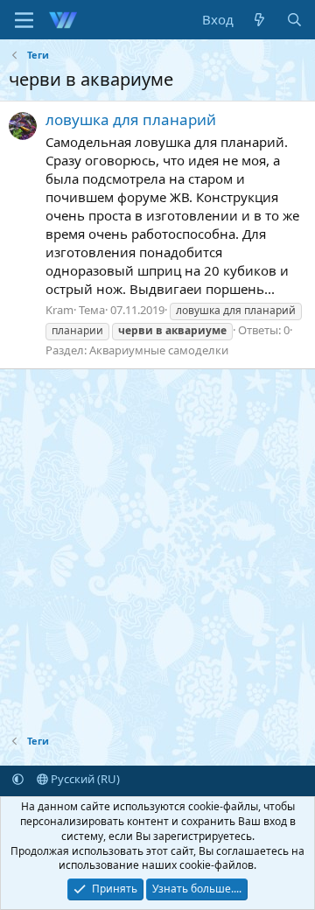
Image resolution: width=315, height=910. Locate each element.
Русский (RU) (84, 779)
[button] (18, 778)
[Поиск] (294, 20)
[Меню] (24, 20)
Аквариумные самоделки (158, 350)
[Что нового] (259, 20)
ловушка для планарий (131, 119)
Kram (60, 310)
